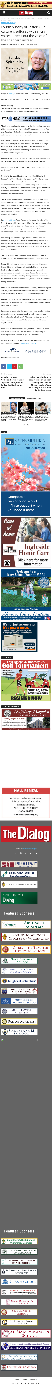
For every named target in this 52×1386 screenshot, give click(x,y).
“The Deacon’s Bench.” (28, 343)
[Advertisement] (26, 758)
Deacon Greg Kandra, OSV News (13, 44)
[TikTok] (26, 854)
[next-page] (27, 424)
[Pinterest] (14, 366)
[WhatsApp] (20, 366)
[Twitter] (9, 366)
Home (3, 18)
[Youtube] (36, 854)
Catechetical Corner (12, 18)
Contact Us (33, 1380)
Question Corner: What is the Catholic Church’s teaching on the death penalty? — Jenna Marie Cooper (8, 417)
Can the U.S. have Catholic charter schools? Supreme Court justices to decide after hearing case (12, 382)
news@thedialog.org (30, 849)
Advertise (24, 1380)
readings (12, 94)
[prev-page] (24, 424)
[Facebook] (3, 366)
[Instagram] (21, 854)
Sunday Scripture (12, 357)
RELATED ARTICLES (17, 398)
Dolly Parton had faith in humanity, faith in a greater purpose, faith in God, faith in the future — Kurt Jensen (26, 417)
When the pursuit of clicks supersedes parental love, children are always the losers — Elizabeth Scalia (42, 417)
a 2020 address (9, 220)
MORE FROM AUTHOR (34, 398)
